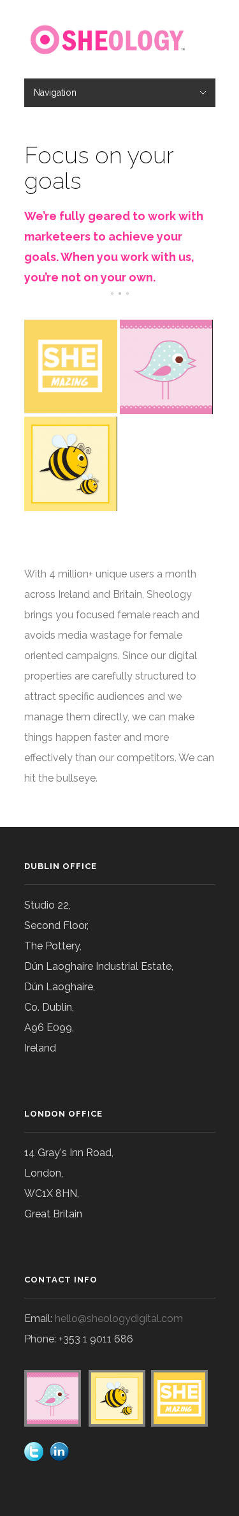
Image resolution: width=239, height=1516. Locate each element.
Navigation (55, 92)
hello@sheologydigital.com (119, 1318)
